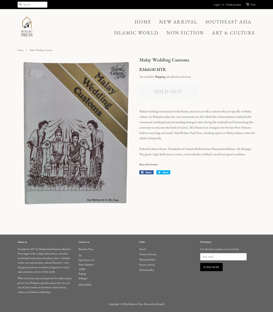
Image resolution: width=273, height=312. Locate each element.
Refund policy (146, 270)
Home (143, 22)
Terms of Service (148, 254)
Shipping (160, 77)
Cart (253, 4)
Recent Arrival (147, 264)
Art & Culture (233, 33)
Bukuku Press (136, 304)
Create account (233, 4)
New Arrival (178, 22)
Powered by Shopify (154, 304)
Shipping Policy (147, 259)
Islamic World (136, 33)
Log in (217, 4)
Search (142, 249)
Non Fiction (185, 33)
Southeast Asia (228, 22)
